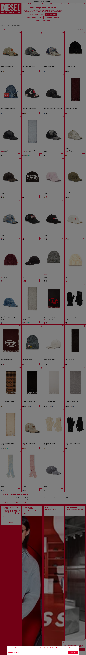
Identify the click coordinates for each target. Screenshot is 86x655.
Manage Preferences (32, 648)
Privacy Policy (44, 648)
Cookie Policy (51, 648)
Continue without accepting (14, 652)
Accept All (73, 652)
